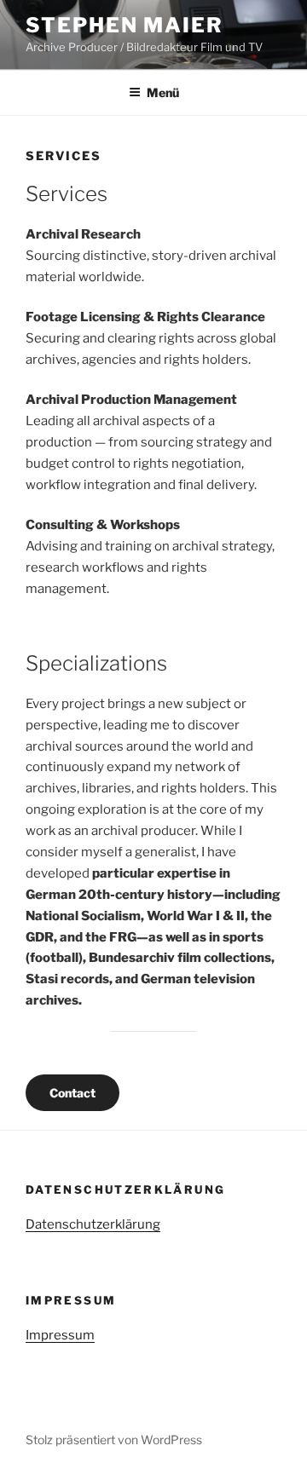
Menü (163, 92)
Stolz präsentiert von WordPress (114, 1439)
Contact (72, 1093)
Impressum (60, 1335)
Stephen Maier (124, 25)
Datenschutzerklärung (93, 1224)
